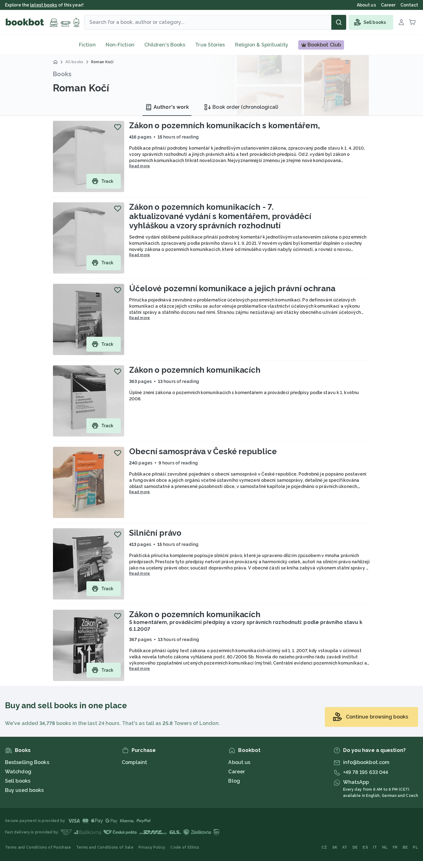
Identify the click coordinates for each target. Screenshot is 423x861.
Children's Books (164, 45)
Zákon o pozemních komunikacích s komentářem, (224, 125)
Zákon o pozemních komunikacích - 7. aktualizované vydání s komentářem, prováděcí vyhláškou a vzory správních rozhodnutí (220, 216)
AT (344, 847)
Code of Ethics (184, 847)
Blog (234, 781)
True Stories (210, 45)
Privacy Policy (151, 847)
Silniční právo (155, 533)
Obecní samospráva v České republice (203, 451)
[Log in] (401, 22)
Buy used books (24, 790)
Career (236, 772)
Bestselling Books (27, 762)
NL (385, 847)
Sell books (17, 781)
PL (415, 847)
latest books (43, 4)
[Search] (338, 22)
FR (395, 847)
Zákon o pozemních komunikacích (194, 370)
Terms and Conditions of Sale (104, 847)
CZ (324, 847)
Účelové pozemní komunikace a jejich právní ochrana (232, 288)
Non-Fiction (120, 45)
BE (405, 847)
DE (355, 847)
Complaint (134, 762)
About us (239, 762)
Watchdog (18, 772)
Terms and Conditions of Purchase (38, 847)
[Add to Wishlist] (117, 127)
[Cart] (412, 22)
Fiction (87, 45)
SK (335, 847)
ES (365, 847)
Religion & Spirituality (261, 45)
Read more (139, 166)
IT (375, 847)
